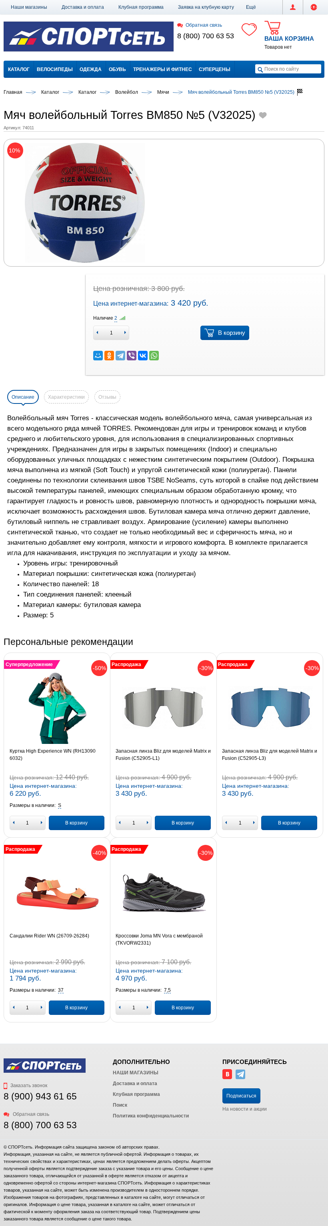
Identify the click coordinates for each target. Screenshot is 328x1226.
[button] (251, 7)
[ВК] (227, 1077)
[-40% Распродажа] (57, 893)
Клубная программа (141, 7)
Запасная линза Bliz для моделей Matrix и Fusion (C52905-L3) (269, 754)
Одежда (91, 69)
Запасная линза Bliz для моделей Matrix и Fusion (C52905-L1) (163, 754)
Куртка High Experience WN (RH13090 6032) (53, 754)
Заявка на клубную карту (206, 7)
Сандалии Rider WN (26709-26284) (49, 936)
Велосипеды (55, 69)
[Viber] (131, 355)
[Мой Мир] (98, 355)
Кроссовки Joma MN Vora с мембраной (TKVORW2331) (159, 939)
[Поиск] (260, 69)
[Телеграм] (240, 1077)
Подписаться (241, 1096)
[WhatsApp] (154, 355)
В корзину (231, 332)
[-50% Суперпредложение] (57, 708)
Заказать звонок (28, 1085)
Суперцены (214, 69)
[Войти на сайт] (313, 7)
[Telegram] (120, 355)
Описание (23, 397)
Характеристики (66, 397)
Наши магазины (29, 7)
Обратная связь (204, 25)
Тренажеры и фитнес (162, 69)
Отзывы (107, 397)
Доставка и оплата (83, 7)
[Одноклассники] (109, 355)
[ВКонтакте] (143, 355)
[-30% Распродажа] (163, 708)
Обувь (117, 69)
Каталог (19, 69)
